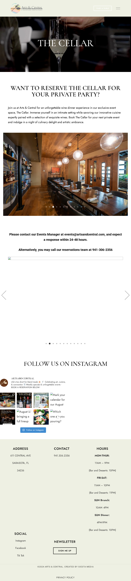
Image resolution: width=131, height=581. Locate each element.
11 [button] (81, 207)
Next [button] (123, 295)
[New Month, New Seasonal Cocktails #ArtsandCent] (7, 400)
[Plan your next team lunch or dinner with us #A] (7, 417)
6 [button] (64, 207)
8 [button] (71, 207)
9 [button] (74, 207)
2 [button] (49, 207)
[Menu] (117, 8)
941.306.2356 (62, 455)
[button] (103, 8)
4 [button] (56, 207)
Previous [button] (8, 295)
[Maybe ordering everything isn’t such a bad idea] (41, 417)
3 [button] (53, 207)
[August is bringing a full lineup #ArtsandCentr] (24, 417)
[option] (65, 174)
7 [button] (67, 207)
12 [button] (85, 207)
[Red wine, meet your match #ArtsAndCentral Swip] (24, 400)
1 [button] (46, 207)
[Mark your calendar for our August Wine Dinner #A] (58, 400)
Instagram (20, 540)
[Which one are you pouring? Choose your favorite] (58, 417)
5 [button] (60, 207)
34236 (20, 470)
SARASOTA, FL (20, 463)
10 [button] (78, 207)
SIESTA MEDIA (86, 566)
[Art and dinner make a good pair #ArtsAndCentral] (41, 400)
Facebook (20, 548)
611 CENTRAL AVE (20, 455)
